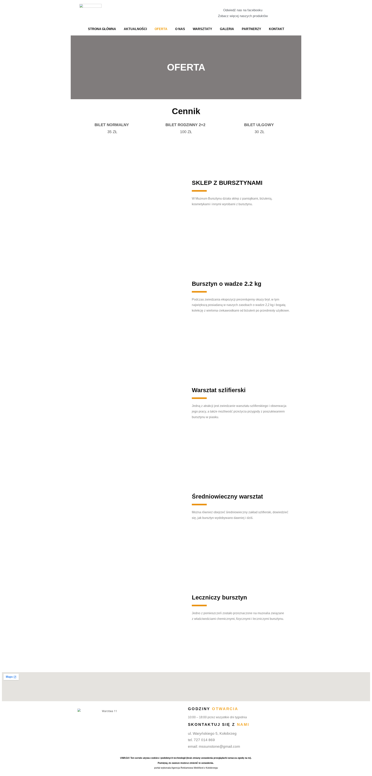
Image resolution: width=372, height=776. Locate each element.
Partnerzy (251, 29)
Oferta (161, 29)
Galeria (227, 29)
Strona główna (102, 29)
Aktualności (135, 29)
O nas (180, 29)
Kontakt (276, 29)
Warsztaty (202, 29)
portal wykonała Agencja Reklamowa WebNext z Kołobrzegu (186, 768)
